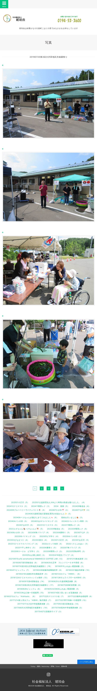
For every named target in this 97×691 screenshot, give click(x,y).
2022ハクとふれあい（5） (77, 544)
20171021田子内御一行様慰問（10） (71, 600)
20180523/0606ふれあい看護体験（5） (62, 589)
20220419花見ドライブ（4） (62, 555)
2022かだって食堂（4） (52, 544)
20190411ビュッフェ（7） (18, 570)
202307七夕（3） (82, 532)
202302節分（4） (40, 540)
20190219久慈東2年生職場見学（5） (32, 574)
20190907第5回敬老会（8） (25, 562)
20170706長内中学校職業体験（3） (67, 608)
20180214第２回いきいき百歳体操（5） (65, 593)
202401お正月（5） (25, 525)
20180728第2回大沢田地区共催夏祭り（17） (35, 585)
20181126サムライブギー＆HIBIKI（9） (69, 577)
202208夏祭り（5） (48, 547)
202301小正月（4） (60, 540)
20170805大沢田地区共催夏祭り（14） (31, 608)
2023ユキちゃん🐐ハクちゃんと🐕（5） (26, 529)
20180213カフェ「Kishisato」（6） (20, 596)
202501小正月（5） (20, 502)
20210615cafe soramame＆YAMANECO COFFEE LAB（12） (36, 559)
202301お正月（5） (81, 540)
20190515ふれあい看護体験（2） (70, 566)
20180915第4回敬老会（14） (32, 581)
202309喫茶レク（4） (78, 529)
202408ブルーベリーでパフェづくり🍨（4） (26, 510)
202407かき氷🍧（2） (59, 510)
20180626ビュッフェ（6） (29, 589)
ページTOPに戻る (86, 662)
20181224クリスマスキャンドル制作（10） (29, 577)
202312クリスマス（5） (47, 525)
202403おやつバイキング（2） (44, 521)
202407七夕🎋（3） (81, 510)
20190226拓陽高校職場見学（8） (48, 570)
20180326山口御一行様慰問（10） (29, 593)
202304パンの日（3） (72, 536)
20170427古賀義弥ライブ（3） (48, 611)
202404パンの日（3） (18, 521)
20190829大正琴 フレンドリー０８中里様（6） (62, 562)
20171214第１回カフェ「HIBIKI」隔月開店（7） (31, 600)
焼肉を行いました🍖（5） (72, 517)
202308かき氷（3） (16, 532)
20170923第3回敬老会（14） (66, 604)
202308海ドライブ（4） (39, 532)
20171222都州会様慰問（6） (80, 596)
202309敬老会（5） (56, 529)
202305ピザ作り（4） (49, 536)
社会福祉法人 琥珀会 (48, 681)
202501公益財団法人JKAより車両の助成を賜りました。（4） (59, 502)
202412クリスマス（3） (17, 506)
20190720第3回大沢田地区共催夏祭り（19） (32, 566)
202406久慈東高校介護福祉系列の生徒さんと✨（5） (48, 514)
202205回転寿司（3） (76, 551)
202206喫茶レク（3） (53, 551)
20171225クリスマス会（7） (52, 596)
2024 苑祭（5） (61, 506)
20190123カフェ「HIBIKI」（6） (66, 574)
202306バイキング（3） (26, 536)
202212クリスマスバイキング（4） (23, 544)
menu (4, 6)
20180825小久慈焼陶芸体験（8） (63, 581)
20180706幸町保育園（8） (70, 585)
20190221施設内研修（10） (78, 570)
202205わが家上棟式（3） (34, 555)
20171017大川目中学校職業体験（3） (33, 604)
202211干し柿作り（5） (25, 547)
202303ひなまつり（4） (18, 540)
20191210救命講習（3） (77, 559)
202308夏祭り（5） (62, 532)
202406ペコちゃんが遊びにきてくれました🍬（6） (35, 517)
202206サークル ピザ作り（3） (25, 551)
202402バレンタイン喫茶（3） (75, 521)
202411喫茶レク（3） (41, 506)
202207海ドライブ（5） (71, 547)
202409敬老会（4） (81, 506)
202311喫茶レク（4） (71, 525)
